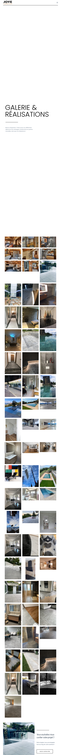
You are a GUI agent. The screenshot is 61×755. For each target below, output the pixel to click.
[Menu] (57, 2)
